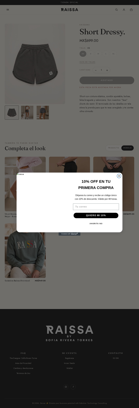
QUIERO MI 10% (96, 215)
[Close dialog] (119, 176)
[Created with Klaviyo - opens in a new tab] (69, 234)
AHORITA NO (96, 224)
